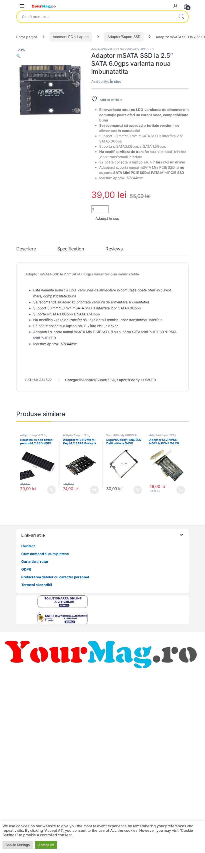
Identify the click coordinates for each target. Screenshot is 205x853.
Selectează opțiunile (47, 490)
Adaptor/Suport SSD (124, 36)
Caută (181, 16)
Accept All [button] (46, 845)
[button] (18, 56)
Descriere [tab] (26, 249)
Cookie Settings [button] (18, 845)
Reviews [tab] (114, 249)
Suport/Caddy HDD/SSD (137, 49)
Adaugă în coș (107, 218)
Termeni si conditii (36, 585)
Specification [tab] (70, 249)
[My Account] (175, 6)
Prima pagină (26, 36)
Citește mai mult (93, 490)
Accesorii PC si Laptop (71, 36)
